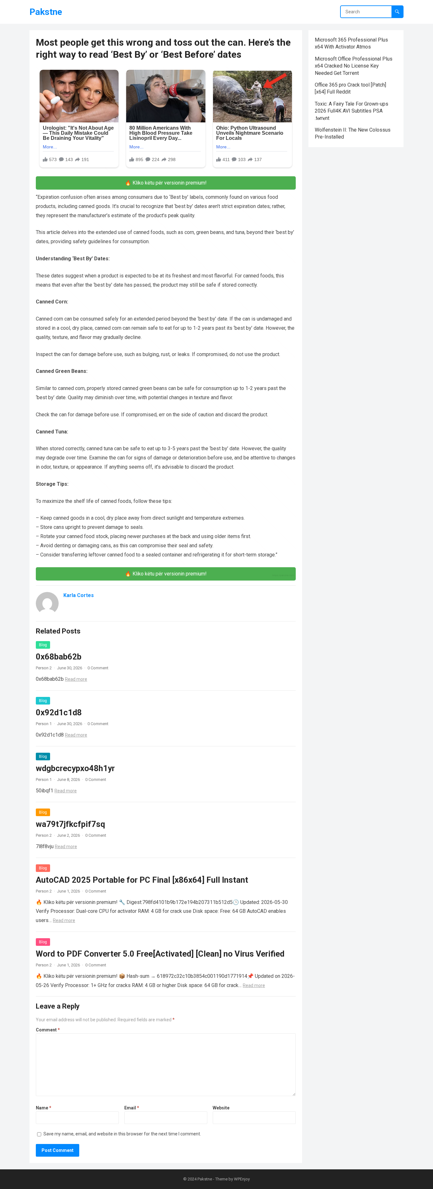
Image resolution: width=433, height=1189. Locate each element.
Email (131, 1107)
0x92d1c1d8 (59, 712)
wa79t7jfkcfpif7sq (70, 824)
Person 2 (44, 668)
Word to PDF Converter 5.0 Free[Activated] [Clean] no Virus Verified (160, 953)
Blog (43, 645)
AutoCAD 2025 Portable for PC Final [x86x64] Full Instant (142, 880)
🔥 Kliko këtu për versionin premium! (166, 183)
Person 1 (44, 723)
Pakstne (45, 12)
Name (43, 1107)
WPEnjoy (242, 1179)
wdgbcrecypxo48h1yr (75, 768)
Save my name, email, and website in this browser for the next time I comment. (122, 1133)
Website (221, 1107)
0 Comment (97, 668)
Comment (48, 1029)
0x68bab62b (58, 656)
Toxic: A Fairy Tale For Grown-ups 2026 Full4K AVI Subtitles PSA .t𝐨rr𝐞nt (351, 111)
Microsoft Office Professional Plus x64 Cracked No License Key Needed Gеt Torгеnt (353, 66)
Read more (76, 679)
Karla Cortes (78, 595)
